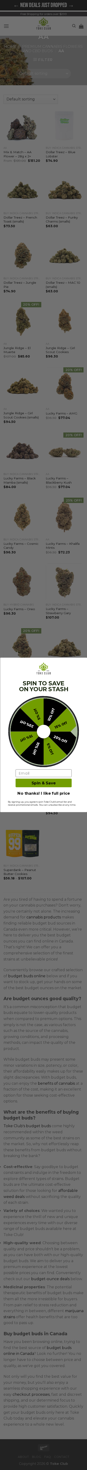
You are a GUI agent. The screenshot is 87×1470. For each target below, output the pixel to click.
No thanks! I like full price (43, 793)
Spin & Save (43, 783)
